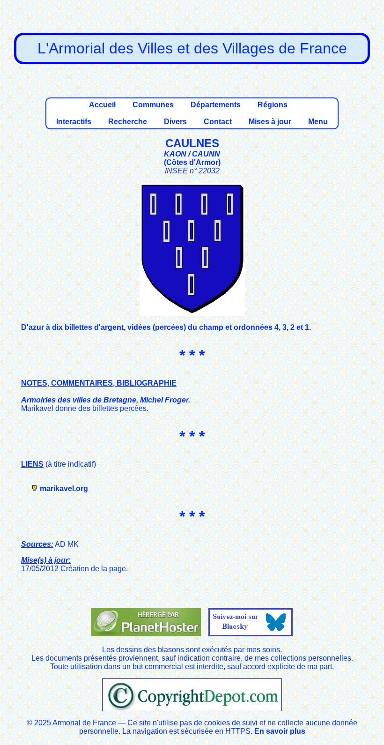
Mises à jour (270, 122)
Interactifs (73, 122)
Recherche (127, 122)
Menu (318, 122)
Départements (216, 105)
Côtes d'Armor (192, 162)
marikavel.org (64, 488)
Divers (175, 122)
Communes (153, 105)
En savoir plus (279, 731)
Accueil (102, 105)
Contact (218, 122)
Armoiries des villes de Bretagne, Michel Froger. (105, 400)
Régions (273, 105)
